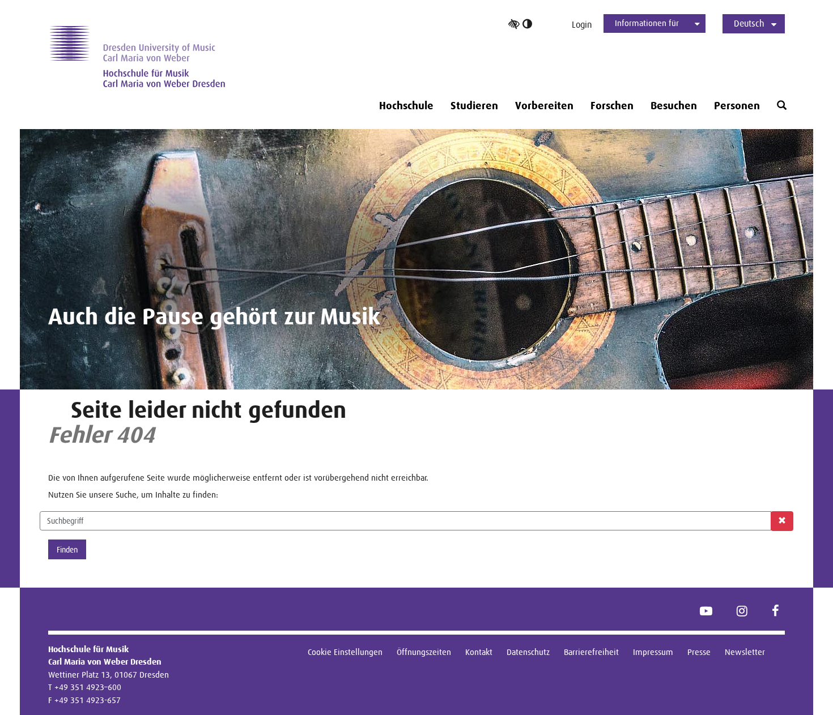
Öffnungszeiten (424, 652)
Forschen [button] (612, 106)
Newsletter (745, 652)
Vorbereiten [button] (544, 106)
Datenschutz (528, 652)
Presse (699, 652)
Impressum (653, 652)
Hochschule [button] (406, 106)
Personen (737, 106)
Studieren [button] (474, 106)
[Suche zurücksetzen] (782, 521)
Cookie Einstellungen (345, 652)
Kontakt (478, 652)
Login (582, 24)
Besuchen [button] (674, 106)
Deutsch (749, 23)
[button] (781, 106)
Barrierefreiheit (591, 652)
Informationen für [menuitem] (647, 23)
